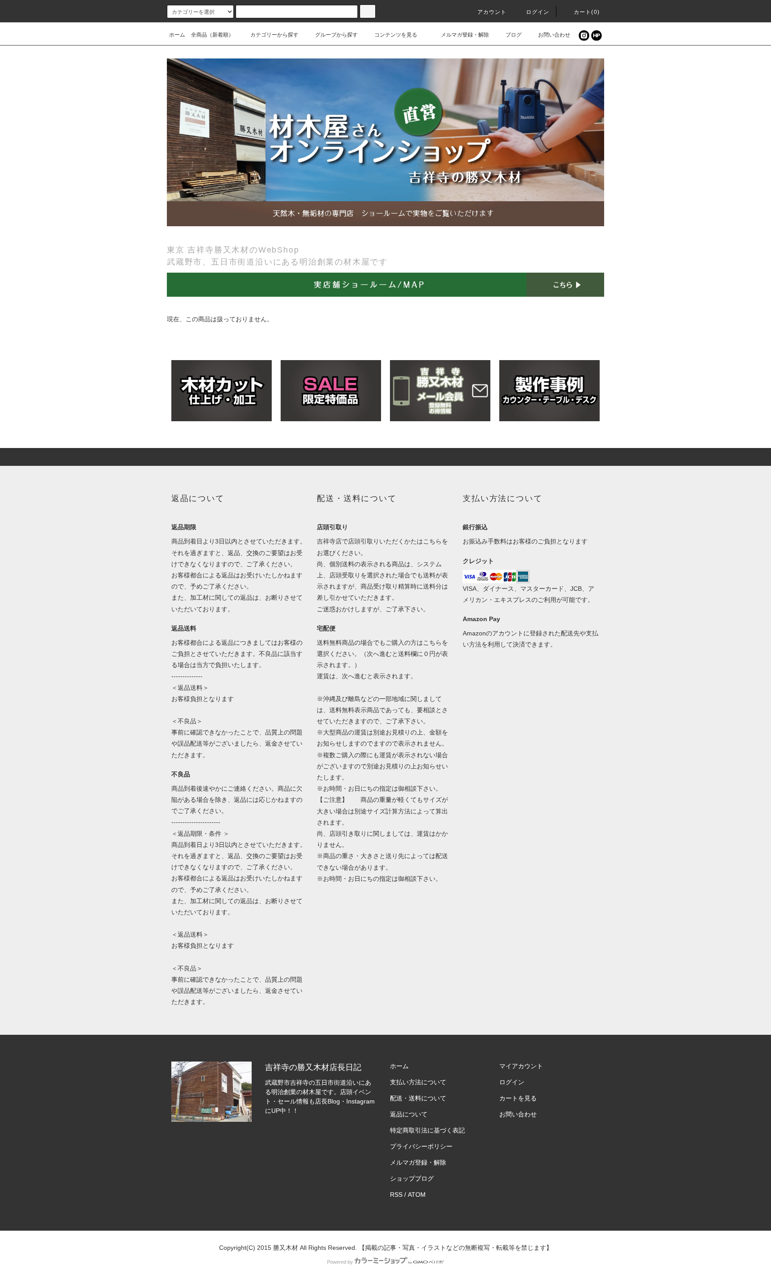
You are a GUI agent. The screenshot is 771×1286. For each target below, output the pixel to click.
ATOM (417, 1194)
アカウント (492, 12)
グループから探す (336, 35)
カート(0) (587, 12)
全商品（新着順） (212, 35)
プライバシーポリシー (421, 1146)
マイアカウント (521, 1066)
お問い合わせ (554, 35)
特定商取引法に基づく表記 (427, 1130)
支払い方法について (418, 1082)
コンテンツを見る (395, 35)
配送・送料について (418, 1098)
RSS (396, 1194)
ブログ (514, 35)
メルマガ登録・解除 (465, 35)
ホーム (177, 35)
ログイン (538, 12)
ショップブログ (412, 1178)
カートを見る (518, 1098)
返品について (408, 1114)
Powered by (340, 1262)
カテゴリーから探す (274, 35)
